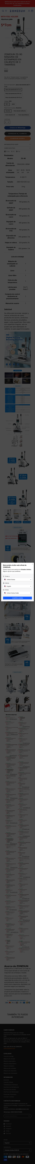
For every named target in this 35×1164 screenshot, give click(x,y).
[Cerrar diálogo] (32, 564)
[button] (17, 579)
